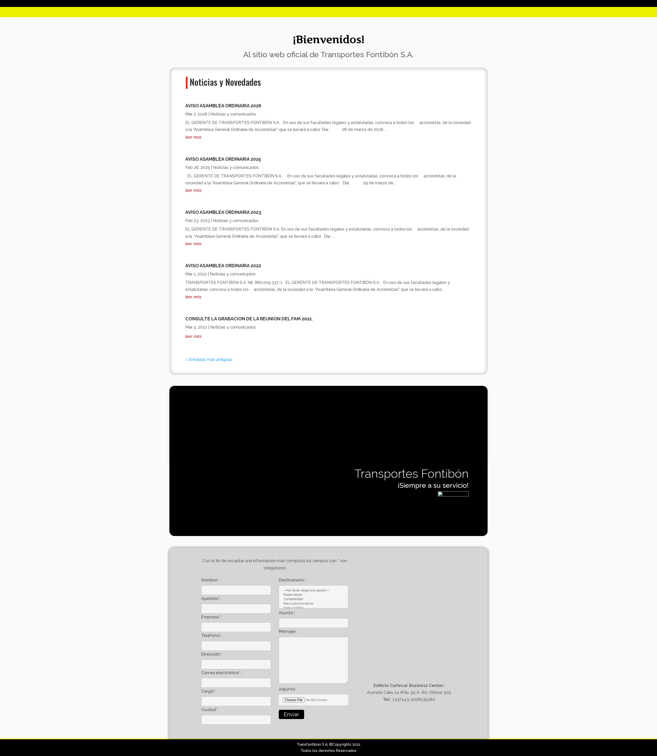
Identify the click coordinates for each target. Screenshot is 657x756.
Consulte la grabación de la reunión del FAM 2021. (249, 318)
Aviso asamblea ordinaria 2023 (223, 212)
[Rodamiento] (313, 594)
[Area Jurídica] (313, 608)
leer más (193, 137)
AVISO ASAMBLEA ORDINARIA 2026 (223, 105)
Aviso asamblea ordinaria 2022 (223, 265)
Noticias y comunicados (233, 114)
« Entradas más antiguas (208, 359)
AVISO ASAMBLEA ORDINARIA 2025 (223, 159)
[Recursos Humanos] (313, 603)
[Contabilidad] (313, 599)
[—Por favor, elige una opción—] (313, 590)
